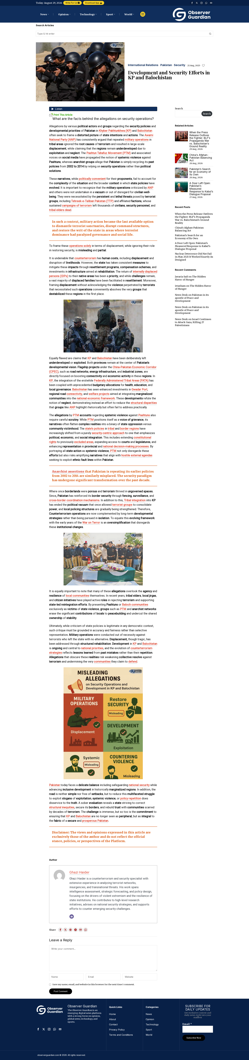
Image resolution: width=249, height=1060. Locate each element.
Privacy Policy (117, 1029)
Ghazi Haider (79, 872)
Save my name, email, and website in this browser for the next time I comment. (93, 984)
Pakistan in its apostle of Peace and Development (192, 297)
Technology (152, 1024)
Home (112, 1014)
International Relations (143, 65)
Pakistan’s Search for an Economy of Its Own (200, 172)
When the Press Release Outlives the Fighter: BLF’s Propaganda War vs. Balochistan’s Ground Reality (199, 139)
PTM (76, 415)
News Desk (181, 294)
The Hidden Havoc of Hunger (190, 278)
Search (179, 108)
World (149, 1034)
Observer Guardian (82, 1006)
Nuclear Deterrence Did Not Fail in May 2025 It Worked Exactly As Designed (194, 256)
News (149, 1014)
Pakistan (166, 65)
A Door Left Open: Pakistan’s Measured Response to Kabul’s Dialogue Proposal (201, 189)
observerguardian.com (48, 1055)
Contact (113, 1024)
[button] (210, 34)
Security (179, 65)
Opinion (150, 1019)
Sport (149, 1029)
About (112, 1019)
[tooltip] (192, 3)
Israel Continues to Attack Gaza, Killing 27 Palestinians (193, 322)
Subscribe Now (193, 1038)
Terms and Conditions (121, 1034)
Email (187, 1024)
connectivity (74, 394)
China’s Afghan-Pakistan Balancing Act (200, 158)
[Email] (71, 916)
